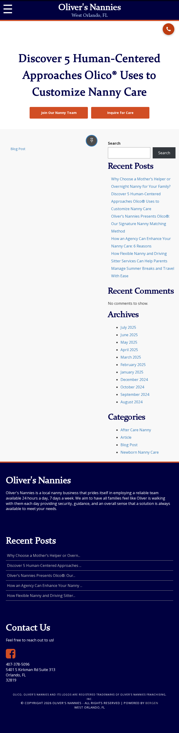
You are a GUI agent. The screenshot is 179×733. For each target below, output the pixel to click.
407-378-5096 (18, 664)
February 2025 (133, 364)
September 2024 (134, 394)
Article (125, 437)
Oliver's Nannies (89, 7)
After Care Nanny (135, 429)
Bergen (151, 703)
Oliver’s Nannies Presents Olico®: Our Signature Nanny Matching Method (140, 224)
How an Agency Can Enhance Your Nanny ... (44, 585)
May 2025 (128, 342)
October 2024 (132, 387)
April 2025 (129, 349)
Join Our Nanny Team (59, 112)
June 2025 (129, 334)
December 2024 (134, 379)
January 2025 (131, 372)
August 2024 (131, 401)
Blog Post (17, 149)
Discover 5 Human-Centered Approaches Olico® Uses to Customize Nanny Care (136, 201)
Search (114, 143)
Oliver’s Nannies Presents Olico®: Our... (41, 575)
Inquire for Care (120, 112)
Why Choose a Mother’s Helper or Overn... (43, 555)
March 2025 (130, 357)
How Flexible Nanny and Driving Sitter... (41, 595)
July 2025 (128, 327)
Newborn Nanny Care (139, 452)
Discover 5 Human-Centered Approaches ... (44, 565)
